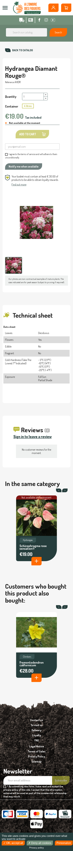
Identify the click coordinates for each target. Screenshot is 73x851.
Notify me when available (24, 166)
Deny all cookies (41, 843)
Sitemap (37, 761)
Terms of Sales (36, 751)
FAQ (36, 740)
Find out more (19, 184)
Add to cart (27, 134)
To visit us (37, 725)
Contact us (36, 720)
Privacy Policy (36, 756)
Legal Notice (36, 746)
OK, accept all (14, 843)
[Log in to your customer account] (53, 8)
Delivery (36, 730)
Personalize (64, 843)
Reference (9, 82)
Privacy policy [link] (36, 847)
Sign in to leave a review (32, 436)
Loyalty (36, 735)
